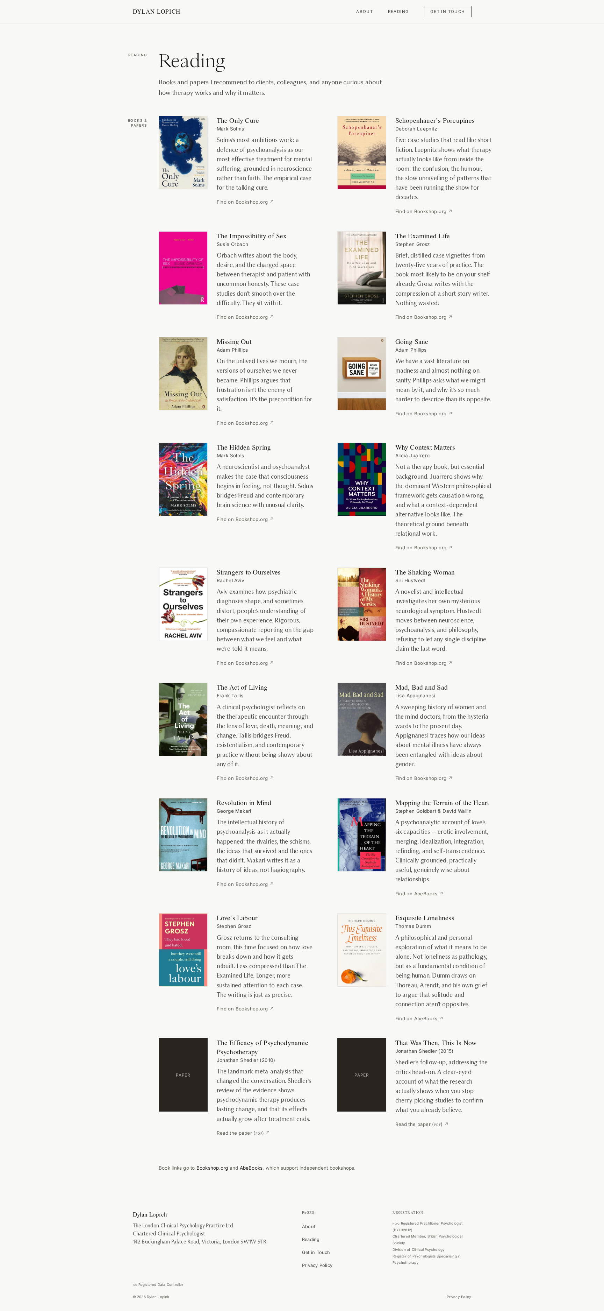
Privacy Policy (317, 1265)
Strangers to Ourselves (249, 571)
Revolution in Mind (244, 802)
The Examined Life (422, 235)
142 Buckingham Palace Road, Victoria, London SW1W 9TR (200, 1241)
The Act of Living (242, 686)
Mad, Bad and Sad (421, 686)
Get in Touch (447, 11)
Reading (398, 11)
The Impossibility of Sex (252, 235)
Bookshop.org (212, 1168)
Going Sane (412, 341)
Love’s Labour (237, 917)
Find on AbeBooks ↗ (419, 893)
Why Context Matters (425, 446)
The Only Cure (238, 120)
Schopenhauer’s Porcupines (435, 120)
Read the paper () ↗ (244, 1133)
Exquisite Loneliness (424, 917)
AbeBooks (251, 1168)
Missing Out (234, 341)
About (364, 11)
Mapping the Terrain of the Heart (442, 802)
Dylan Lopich (157, 11)
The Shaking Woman (425, 571)
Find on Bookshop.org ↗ (245, 202)
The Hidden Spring (244, 446)
